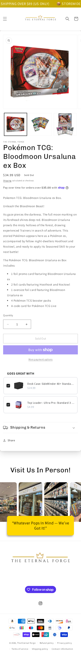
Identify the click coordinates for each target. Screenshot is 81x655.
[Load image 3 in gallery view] (65, 124)
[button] (5, 18)
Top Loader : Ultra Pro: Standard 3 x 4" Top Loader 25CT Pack (50, 402)
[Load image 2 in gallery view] (40, 124)
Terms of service (20, 648)
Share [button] (11, 440)
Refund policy (47, 643)
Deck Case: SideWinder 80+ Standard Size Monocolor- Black (50, 383)
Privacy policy (64, 643)
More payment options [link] (41, 359)
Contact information (62, 648)
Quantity (8, 315)
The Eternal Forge (26, 642)
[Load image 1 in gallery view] (15, 124)
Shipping (7, 180)
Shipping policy (40, 648)
